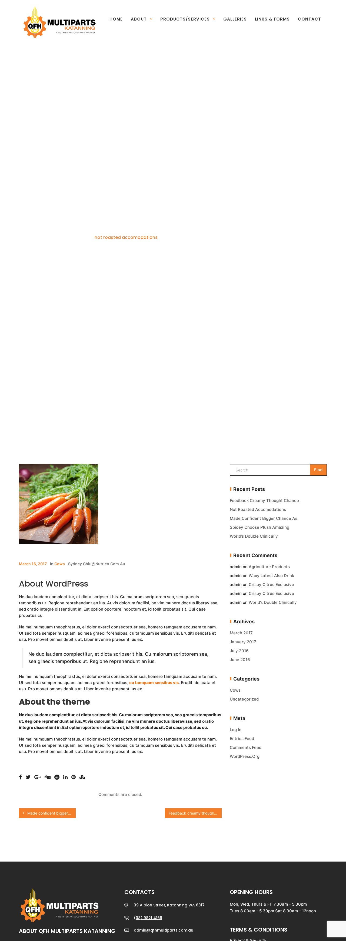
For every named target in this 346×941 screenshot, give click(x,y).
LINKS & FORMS (272, 19)
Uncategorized (244, 699)
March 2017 (241, 632)
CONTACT (309, 19)
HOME (116, 19)
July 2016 (239, 650)
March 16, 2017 (33, 563)
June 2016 (240, 659)
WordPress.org (245, 756)
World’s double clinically (254, 536)
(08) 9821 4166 (148, 917)
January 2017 (243, 641)
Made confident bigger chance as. (51, 813)
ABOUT (139, 19)
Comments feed (245, 747)
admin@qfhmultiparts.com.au (163, 930)
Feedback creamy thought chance (195, 813)
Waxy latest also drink (271, 575)
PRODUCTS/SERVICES (185, 19)
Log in (235, 729)
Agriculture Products (269, 566)
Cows (59, 563)
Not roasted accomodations (258, 509)
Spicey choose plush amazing (259, 527)
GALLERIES (235, 19)
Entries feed (242, 738)
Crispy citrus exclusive (271, 584)
